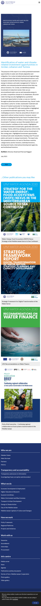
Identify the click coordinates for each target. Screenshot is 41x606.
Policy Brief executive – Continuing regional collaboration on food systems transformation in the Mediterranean (19, 426)
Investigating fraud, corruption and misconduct (16, 477)
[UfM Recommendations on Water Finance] (20, 334)
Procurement (5, 550)
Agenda (3, 568)
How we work (7, 517)
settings (15, 599)
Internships (4, 546)
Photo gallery (5, 577)
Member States (6, 455)
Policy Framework (6, 522)
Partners (4, 461)
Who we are (6, 450)
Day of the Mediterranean (9, 507)
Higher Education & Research (10, 492)
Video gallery (5, 580)
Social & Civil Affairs (7, 495)
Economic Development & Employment (13, 488)
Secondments (5, 543)
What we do (6, 484)
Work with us (6, 535)
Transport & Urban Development (11, 501)
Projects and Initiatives (8, 528)
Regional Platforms (7, 525)
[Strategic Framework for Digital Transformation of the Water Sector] (20, 271)
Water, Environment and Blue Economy (13, 498)
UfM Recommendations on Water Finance (15, 364)
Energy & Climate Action (8, 504)
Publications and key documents (11, 571)
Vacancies (4, 540)
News (2, 564)
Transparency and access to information (13, 474)
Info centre (6, 556)
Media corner (5, 561)
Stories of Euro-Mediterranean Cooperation (15, 574)
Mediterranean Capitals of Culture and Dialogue (16, 511)
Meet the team (5, 458)
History (3, 465)
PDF (6, 164)
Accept (35, 603)
